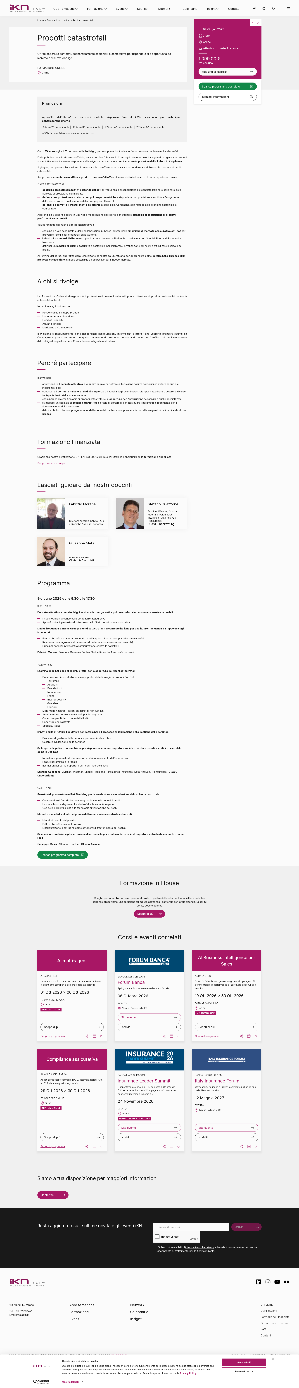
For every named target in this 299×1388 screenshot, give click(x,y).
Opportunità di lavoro (274, 1323)
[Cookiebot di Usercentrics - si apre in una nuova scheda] (41, 1382)
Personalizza (242, 1371)
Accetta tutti (244, 1362)
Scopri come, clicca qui (51, 463)
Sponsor (143, 9)
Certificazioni (269, 1310)
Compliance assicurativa (72, 1059)
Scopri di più (145, 913)
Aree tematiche (82, 1305)
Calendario (190, 9)
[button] (273, 9)
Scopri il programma (52, 1036)
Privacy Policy (188, 1373)
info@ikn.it (22, 1314)
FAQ (263, 1329)
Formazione (95, 9)
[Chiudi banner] (273, 1359)
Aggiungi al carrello (214, 71)
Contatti (234, 9)
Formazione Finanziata (275, 1317)
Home (40, 20)
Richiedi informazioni (215, 96)
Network (164, 9)
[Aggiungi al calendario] (94, 1036)
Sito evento (128, 1017)
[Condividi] (253, 22)
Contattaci (47, 1195)
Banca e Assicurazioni (58, 20)
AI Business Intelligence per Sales (226, 961)
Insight (211, 9)
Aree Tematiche (64, 9)
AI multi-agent (72, 960)
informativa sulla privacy (199, 1247)
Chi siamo (267, 1304)
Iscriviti (125, 1027)
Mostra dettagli (70, 1382)
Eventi (120, 9)
